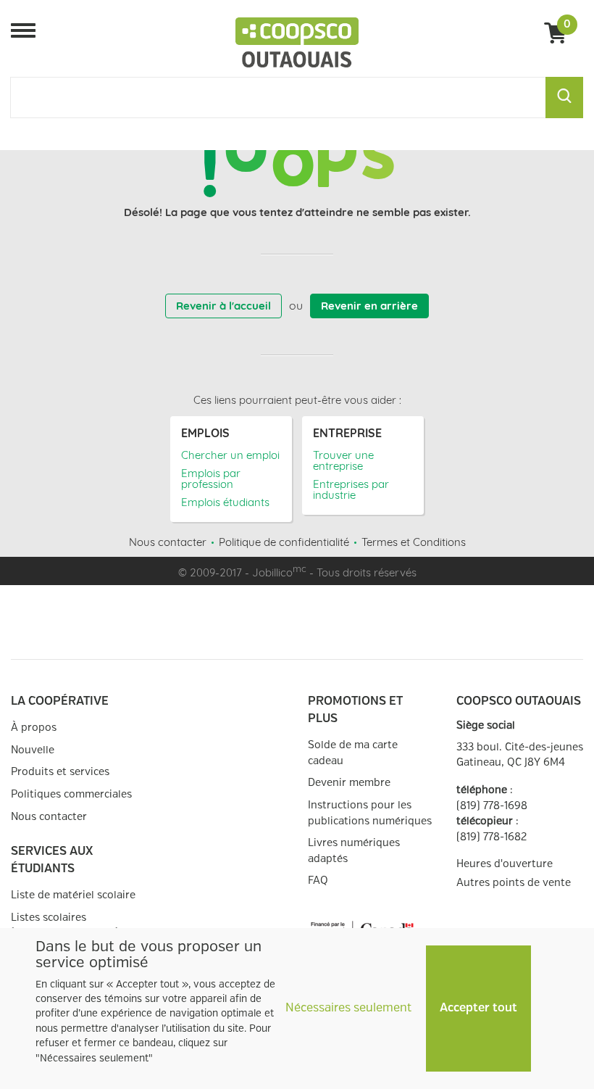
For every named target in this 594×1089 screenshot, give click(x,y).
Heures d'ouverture (504, 863)
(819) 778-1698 (491, 805)
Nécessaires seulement (348, 1008)
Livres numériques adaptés (354, 850)
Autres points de (513, 883)
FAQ (318, 880)
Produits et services (60, 771)
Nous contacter (49, 816)
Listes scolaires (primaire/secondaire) (65, 925)
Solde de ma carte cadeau (353, 753)
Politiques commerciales (71, 794)
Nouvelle (32, 750)
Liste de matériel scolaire (73, 895)
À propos (34, 727)
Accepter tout (478, 1008)
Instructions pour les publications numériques (370, 813)
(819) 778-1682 (491, 837)
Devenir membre (349, 782)
